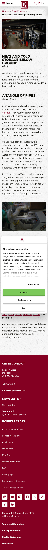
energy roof (8, 314)
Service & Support (10, 436)
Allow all (24, 292)
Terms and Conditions (13, 524)
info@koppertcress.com (14, 390)
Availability (7, 442)
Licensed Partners (11, 461)
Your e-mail (8, 411)
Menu (9, 3)
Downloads (7, 449)
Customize (22, 300)
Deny (24, 308)
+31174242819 (8, 384)
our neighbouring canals (27, 314)
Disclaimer (7, 543)
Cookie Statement (11, 537)
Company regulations (13, 487)
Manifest (6, 455)
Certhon (6, 112)
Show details (34, 284)
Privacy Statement (11, 530)
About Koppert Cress (12, 429)
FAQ (4, 468)
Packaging (7, 474)
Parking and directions (13, 481)
